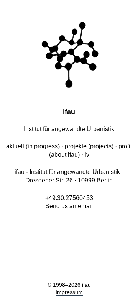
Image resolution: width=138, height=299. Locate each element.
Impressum (69, 292)
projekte (76, 146)
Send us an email (69, 206)
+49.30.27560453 (69, 198)
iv (87, 154)
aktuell (15, 146)
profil (125, 146)
